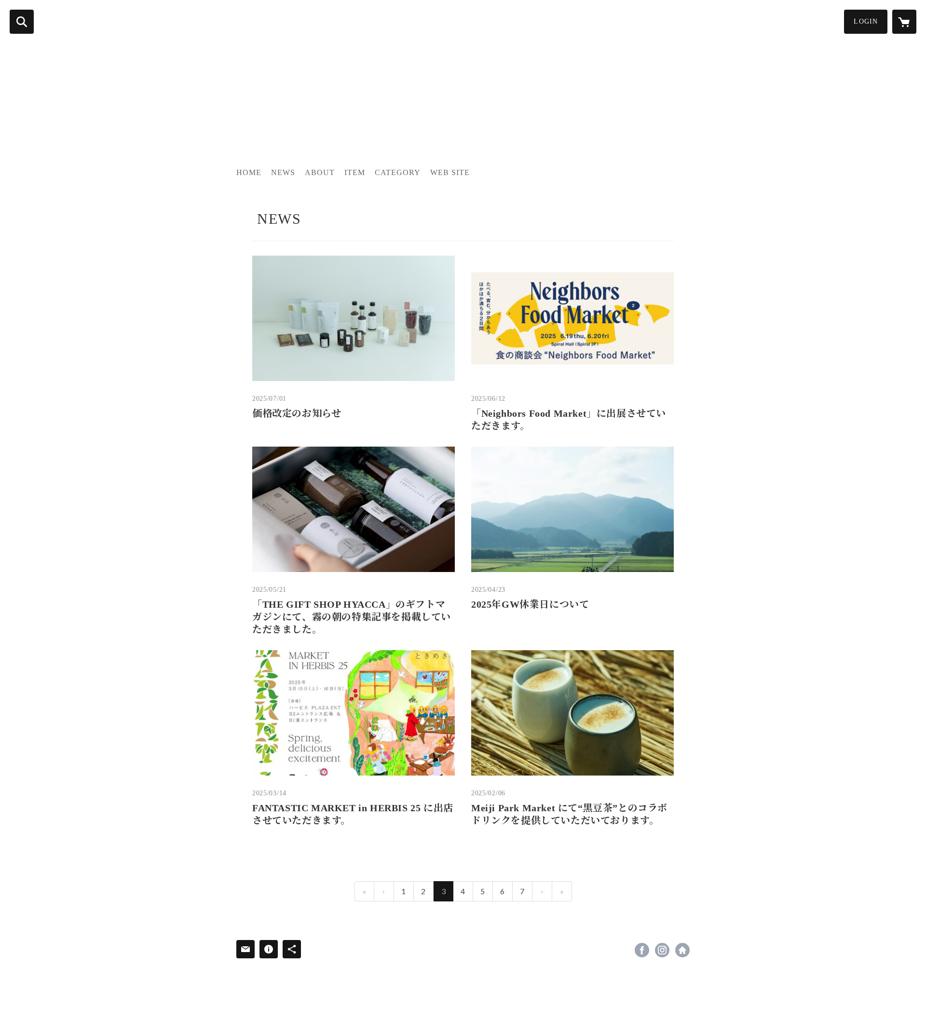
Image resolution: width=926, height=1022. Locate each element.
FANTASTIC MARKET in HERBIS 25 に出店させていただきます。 (352, 814)
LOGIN (866, 21)
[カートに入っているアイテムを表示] (904, 22)
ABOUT (320, 172)
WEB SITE (450, 172)
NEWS (283, 172)
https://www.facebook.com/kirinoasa (642, 950)
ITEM (354, 172)
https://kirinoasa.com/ (682, 950)
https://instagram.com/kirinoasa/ (662, 950)
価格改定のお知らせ (296, 413)
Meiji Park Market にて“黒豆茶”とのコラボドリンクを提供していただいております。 (569, 814)
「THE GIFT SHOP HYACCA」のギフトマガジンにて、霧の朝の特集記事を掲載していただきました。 (351, 617)
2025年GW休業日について (530, 604)
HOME (248, 172)
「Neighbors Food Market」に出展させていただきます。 (568, 419)
